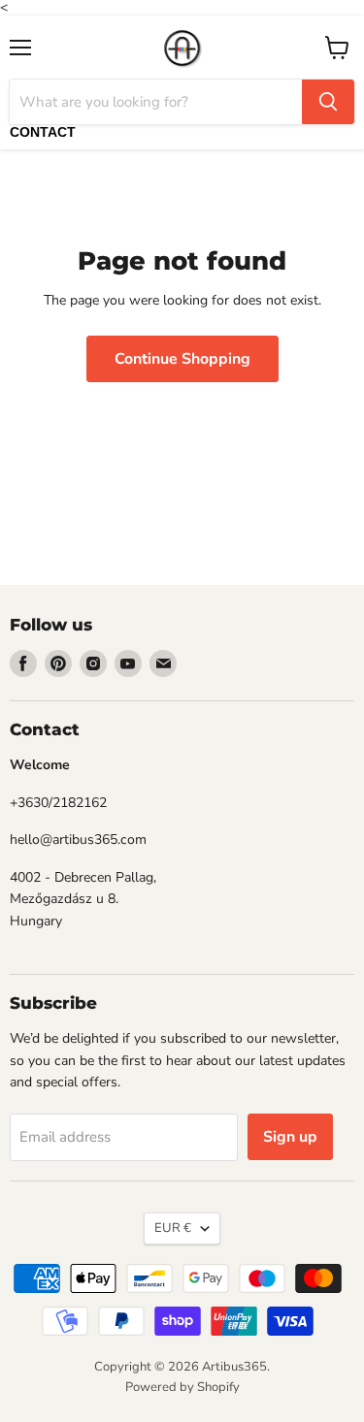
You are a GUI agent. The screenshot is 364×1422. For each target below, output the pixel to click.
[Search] (328, 102)
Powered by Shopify (182, 1387)
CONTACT (43, 132)
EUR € (172, 1228)
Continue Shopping (182, 359)
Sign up (290, 1136)
